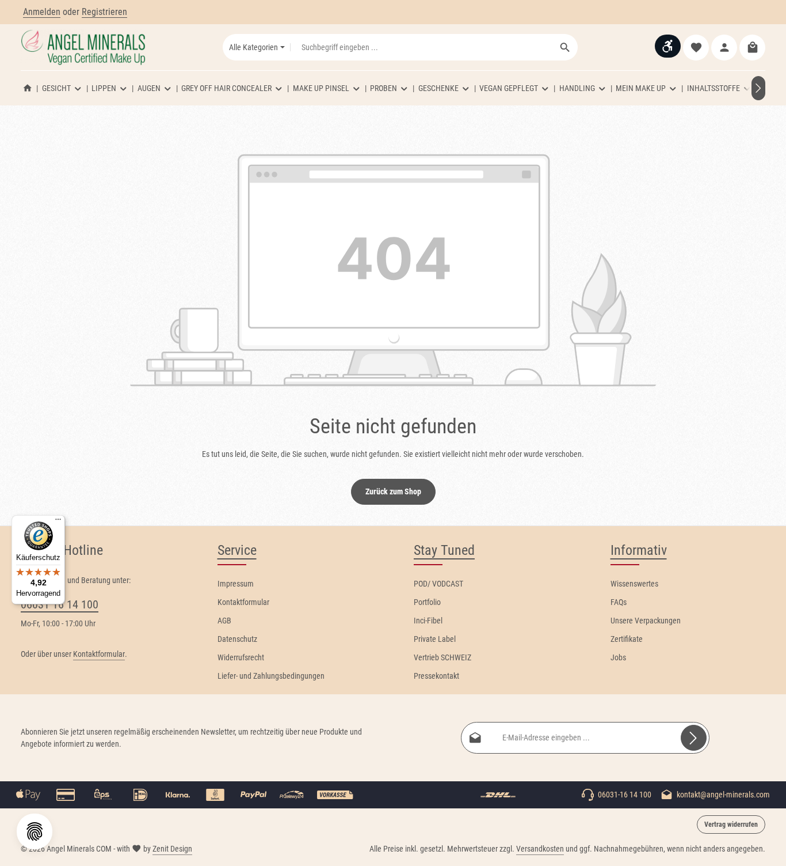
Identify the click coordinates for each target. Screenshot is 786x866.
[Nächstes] (758, 88)
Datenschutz (237, 639)
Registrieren (104, 11)
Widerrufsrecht (241, 657)
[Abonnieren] (694, 738)
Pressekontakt (436, 675)
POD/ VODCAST (438, 583)
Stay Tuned (444, 550)
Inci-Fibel (428, 620)
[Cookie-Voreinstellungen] (34, 831)
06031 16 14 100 (59, 604)
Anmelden (41, 11)
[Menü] (58, 522)
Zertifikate (627, 639)
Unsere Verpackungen (646, 620)
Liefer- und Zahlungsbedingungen (271, 675)
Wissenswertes (634, 583)
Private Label (435, 639)
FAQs (619, 602)
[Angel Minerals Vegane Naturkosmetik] (27, 88)
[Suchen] (565, 47)
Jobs (618, 657)
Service (237, 550)
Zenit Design (172, 848)
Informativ (639, 550)
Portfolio (427, 602)
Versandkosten (540, 848)
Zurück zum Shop (393, 491)
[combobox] (422, 47)
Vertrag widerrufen (731, 824)
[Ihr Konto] (724, 47)
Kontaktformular (99, 654)
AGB (224, 620)
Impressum (236, 583)
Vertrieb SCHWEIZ (442, 657)
